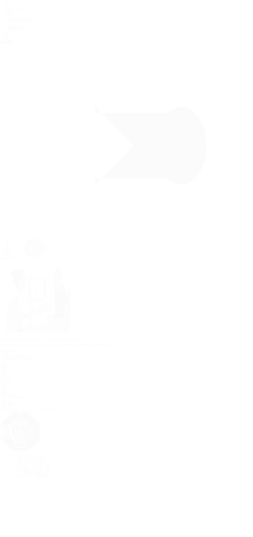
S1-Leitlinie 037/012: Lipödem (10, 346)
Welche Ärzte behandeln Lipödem (19, 20)
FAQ (10, 11)
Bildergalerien (5, 383)
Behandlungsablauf (15, 27)
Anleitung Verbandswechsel (17, 29)
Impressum (4, 390)
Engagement (5, 393)
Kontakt (3, 386)
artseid (29, 454)
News (2, 384)
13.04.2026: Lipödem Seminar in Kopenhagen (19, 358)
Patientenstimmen (10, 38)
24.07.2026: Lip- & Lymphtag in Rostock (18, 355)
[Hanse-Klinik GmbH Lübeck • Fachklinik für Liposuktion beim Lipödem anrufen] (1, 43)
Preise (6, 36)
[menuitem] (128, 2)
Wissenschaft (9, 34)
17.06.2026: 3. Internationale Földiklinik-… (18, 356)
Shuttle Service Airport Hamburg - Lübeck (14, 397)
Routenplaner (5, 407)
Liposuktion (4, 369)
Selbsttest (12, 13)
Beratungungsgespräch (16, 9)
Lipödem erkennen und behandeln (19, 18)
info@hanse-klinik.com (48, 409)
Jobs (6, 33)
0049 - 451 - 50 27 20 (11, 409)
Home (7, 2)
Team (6, 4)
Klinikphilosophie (10, 31)
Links (2, 388)
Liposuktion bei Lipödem (17, 25)
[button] (4, 43)
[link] (25, 262)
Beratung (4, 365)
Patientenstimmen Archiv (8, 395)
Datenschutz (4, 392)
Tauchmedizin (5, 378)
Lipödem (3, 367)
